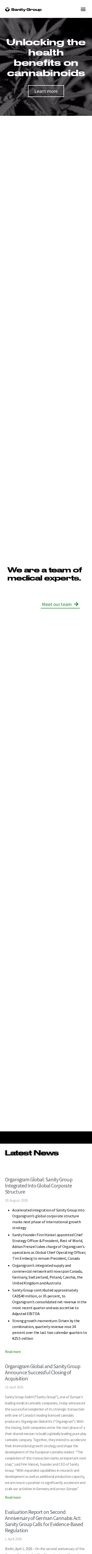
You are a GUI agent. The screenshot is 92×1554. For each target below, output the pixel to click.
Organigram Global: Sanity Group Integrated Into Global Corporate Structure (38, 1185)
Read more (13, 1351)
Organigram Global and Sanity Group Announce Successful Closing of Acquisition (42, 1372)
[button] (83, 9)
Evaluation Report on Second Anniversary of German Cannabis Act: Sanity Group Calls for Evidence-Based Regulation (44, 1521)
